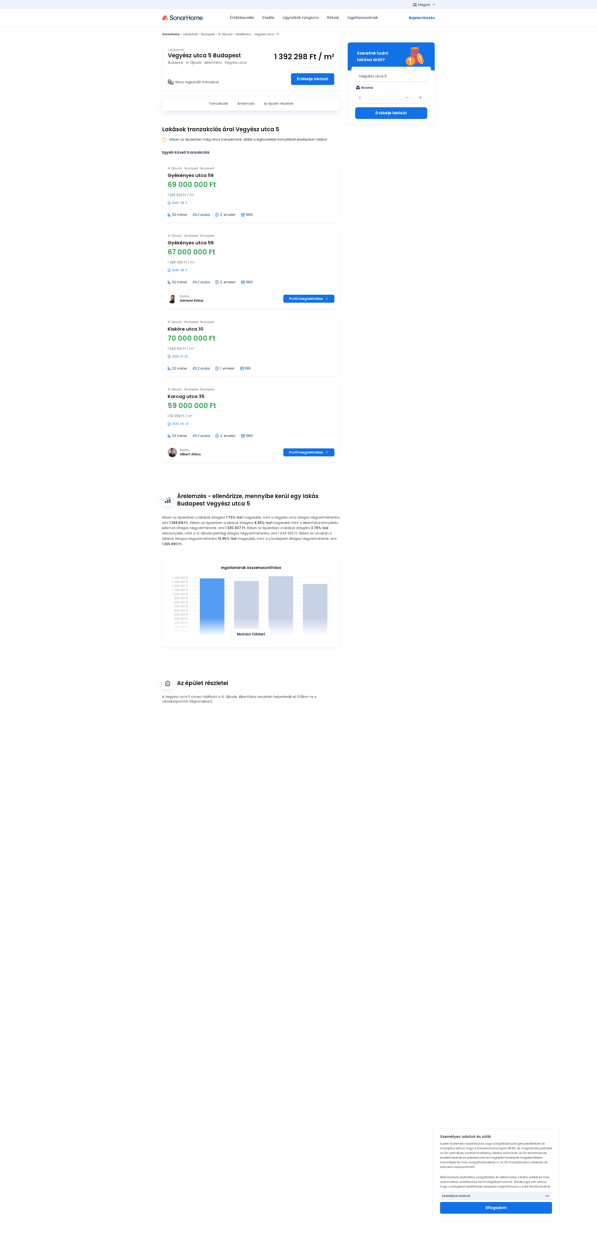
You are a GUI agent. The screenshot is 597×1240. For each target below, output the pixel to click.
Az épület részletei (278, 103)
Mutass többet (251, 634)
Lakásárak (190, 34)
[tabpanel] (251, 312)
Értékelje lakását (312, 79)
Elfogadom (496, 1207)
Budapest (208, 34)
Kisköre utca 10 (185, 329)
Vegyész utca (264, 34)
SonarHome (171, 34)
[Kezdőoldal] (182, 17)
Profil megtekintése (306, 298)
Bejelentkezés (422, 17)
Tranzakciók (218, 103)
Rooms (367, 87)
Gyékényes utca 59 (191, 175)
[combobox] (391, 76)
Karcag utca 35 (186, 396)
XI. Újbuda (225, 34)
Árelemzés (245, 103)
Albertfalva (243, 34)
